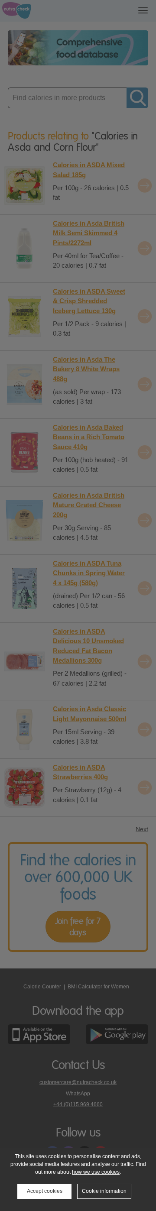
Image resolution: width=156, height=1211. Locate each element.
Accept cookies (44, 1191)
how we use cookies (96, 1172)
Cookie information (104, 1191)
